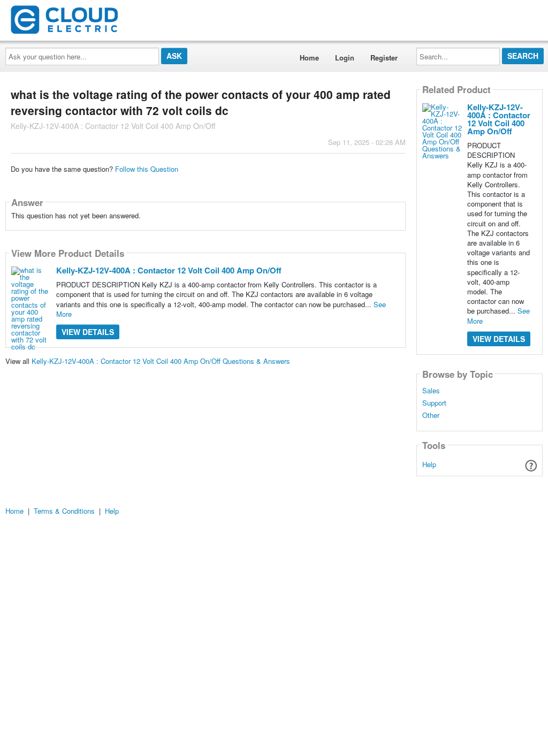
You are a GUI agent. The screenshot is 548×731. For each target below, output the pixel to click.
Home (309, 57)
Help (429, 464)
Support (434, 403)
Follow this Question (146, 169)
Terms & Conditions (64, 511)
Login (344, 57)
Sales (431, 390)
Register (384, 57)
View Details (88, 331)
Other (430, 415)
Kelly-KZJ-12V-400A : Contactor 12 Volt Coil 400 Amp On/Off (168, 270)
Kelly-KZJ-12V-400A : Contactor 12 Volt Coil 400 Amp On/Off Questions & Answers (161, 361)
